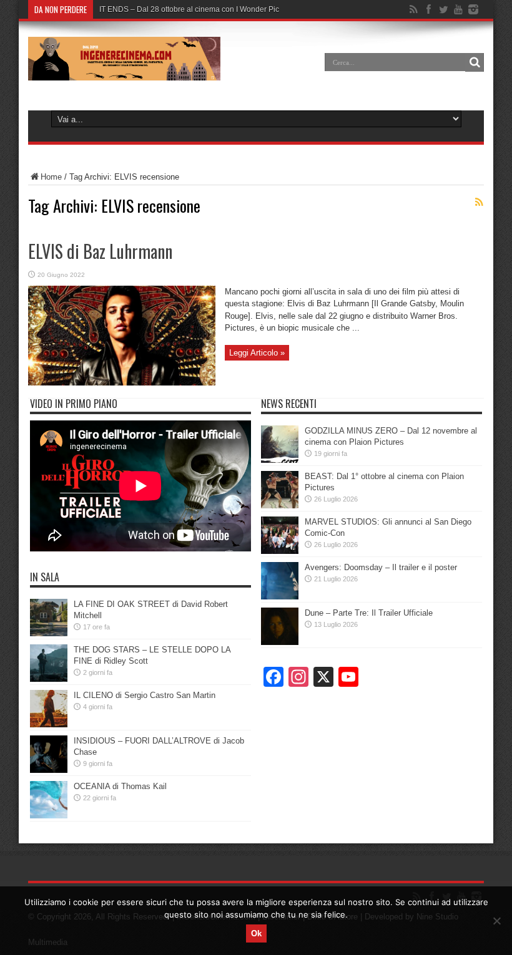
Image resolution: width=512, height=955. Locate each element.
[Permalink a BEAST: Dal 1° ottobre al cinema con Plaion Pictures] (279, 505)
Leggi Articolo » (257, 352)
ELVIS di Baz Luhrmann (100, 251)
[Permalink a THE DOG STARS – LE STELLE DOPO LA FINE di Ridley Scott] (48, 679)
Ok (256, 933)
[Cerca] (474, 62)
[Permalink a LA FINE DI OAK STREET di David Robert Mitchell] (48, 633)
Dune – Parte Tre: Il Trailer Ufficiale (369, 613)
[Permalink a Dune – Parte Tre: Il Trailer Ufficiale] (279, 642)
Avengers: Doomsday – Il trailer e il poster (381, 567)
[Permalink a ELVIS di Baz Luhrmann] (121, 382)
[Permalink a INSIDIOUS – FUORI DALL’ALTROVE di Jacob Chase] (48, 770)
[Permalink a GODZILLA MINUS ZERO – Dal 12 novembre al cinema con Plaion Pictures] (279, 460)
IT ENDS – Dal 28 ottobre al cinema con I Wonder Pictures (197, 9)
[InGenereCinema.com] (124, 71)
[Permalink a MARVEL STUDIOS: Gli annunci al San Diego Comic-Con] (279, 551)
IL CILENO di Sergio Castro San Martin (144, 695)
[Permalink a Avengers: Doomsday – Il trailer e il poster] (279, 596)
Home (51, 177)
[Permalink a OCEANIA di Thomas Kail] (48, 815)
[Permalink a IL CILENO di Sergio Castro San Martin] (48, 724)
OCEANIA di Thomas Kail (120, 786)
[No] (496, 920)
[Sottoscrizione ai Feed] (479, 202)
